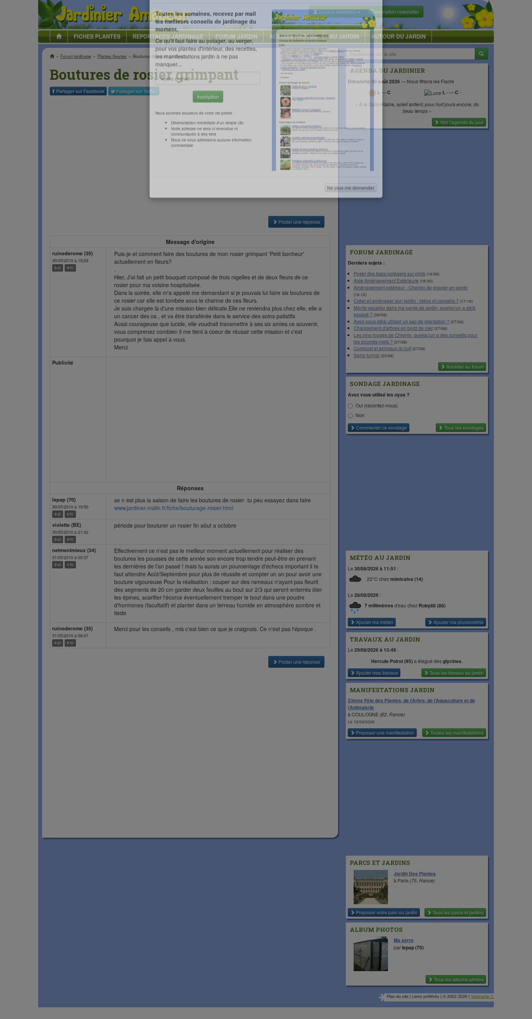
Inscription (208, 125)
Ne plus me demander (350, 216)
